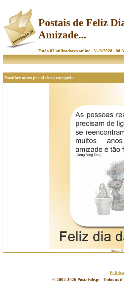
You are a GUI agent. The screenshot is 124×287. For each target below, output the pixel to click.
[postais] (20, 46)
